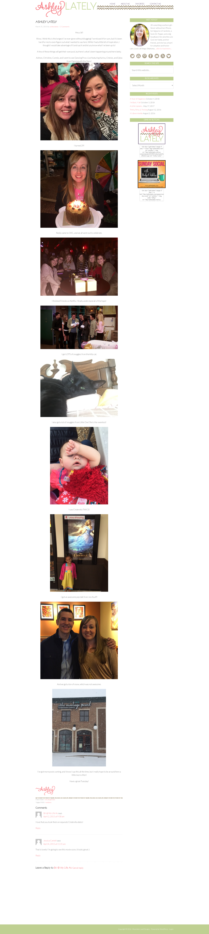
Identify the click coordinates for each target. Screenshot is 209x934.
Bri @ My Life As (50, 813)
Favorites (139, 4)
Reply (38, 828)
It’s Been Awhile (136, 113)
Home (112, 4)
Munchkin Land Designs (141, 929)
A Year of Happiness (138, 99)
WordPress (164, 929)
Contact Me (155, 4)
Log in (171, 929)
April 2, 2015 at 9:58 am (53, 816)
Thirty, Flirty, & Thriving (139, 110)
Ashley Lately (104, 8)
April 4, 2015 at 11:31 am (54, 844)
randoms (48, 802)
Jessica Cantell (49, 840)
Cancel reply (77, 868)
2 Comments (65, 27)
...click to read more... (163, 48)
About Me (125, 4)
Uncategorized (50, 800)
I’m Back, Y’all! (135, 102)
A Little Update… (136, 106)
